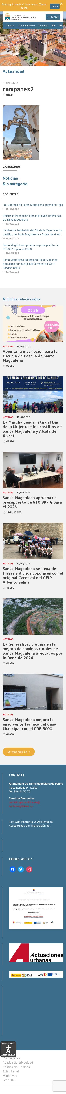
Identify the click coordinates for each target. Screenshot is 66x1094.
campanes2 (18, 89)
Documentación (26, 25)
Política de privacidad (18, 1062)
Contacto (43, 25)
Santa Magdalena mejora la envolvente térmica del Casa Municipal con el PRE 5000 (29, 724)
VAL (61, 25)
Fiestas (11, 25)
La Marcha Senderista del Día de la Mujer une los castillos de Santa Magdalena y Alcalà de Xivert (32, 232)
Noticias (10, 178)
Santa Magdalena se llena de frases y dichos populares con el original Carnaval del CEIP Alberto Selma (30, 263)
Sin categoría (15, 184)
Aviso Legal (11, 1071)
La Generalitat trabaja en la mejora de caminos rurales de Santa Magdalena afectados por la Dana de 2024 (33, 651)
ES (53, 25)
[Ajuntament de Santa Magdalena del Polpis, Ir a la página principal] (20, 16)
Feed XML (9, 1080)
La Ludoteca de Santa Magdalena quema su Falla (33, 204)
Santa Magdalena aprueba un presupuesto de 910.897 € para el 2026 (31, 247)
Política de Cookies (16, 1067)
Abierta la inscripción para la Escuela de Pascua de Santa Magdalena (32, 217)
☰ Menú (52, 17)
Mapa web (10, 1075)
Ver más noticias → (19, 751)
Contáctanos (12, 1058)
